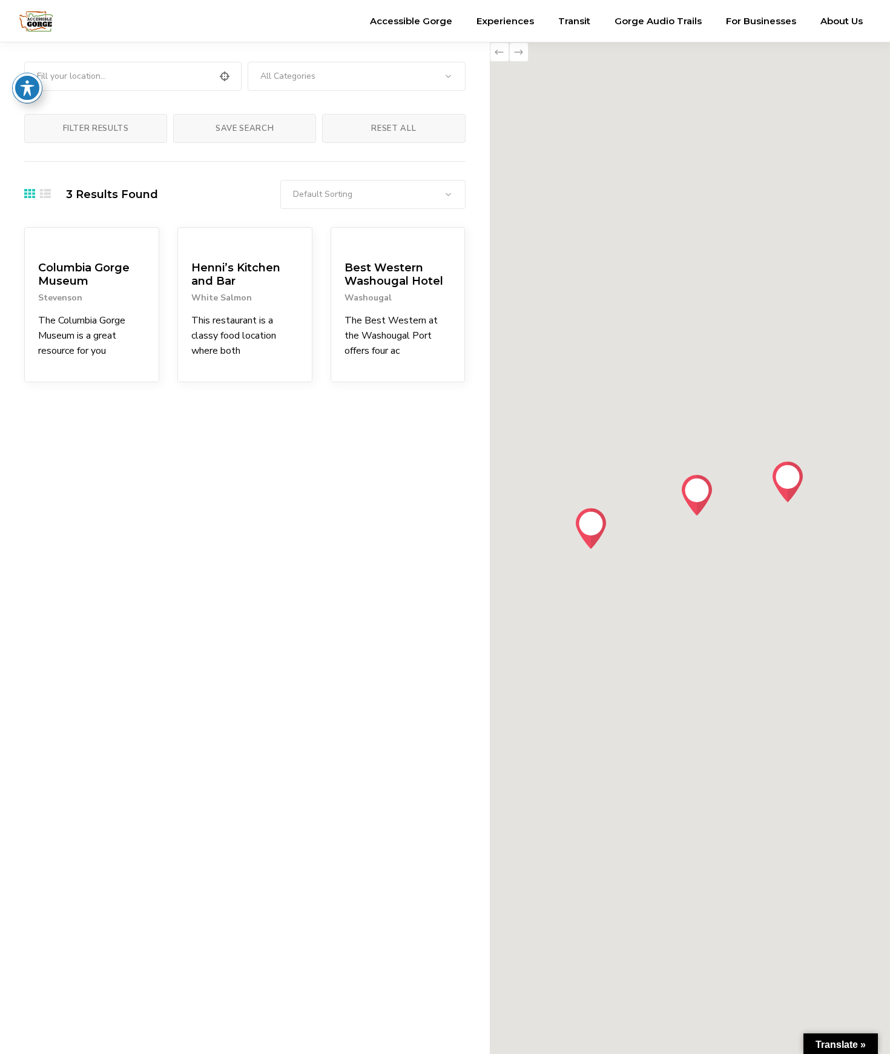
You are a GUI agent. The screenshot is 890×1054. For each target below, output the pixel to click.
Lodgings (357, 242)
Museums (52, 242)
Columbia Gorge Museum (84, 274)
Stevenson (60, 297)
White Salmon (221, 297)
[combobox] (356, 76)
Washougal (368, 297)
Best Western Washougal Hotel (393, 274)
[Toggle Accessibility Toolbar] (27, 87)
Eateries (201, 242)
